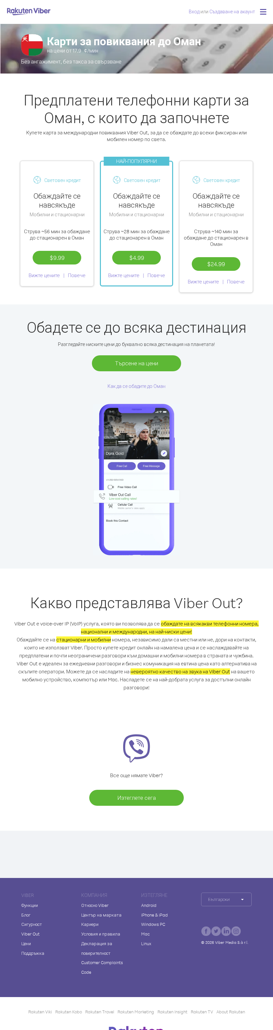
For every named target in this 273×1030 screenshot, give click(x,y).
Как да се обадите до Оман (136, 386)
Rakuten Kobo (68, 1011)
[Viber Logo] (29, 11)
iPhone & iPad (154, 915)
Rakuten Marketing (136, 1011)
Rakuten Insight (172, 1011)
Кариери (90, 924)
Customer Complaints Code (102, 967)
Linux (146, 943)
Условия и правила (100, 934)
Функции (29, 905)
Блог (26, 915)
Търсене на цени (136, 363)
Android (148, 905)
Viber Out (30, 934)
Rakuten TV (202, 1011)
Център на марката (101, 915)
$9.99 (57, 257)
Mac (145, 934)
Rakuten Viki (40, 1011)
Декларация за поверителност (96, 948)
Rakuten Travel (99, 1011)
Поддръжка (32, 953)
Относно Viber (95, 905)
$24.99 (216, 263)
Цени (26, 943)
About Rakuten (230, 1011)
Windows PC (153, 924)
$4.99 (136, 257)
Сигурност (31, 924)
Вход (194, 11)
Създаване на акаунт (232, 11)
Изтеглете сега (136, 797)
